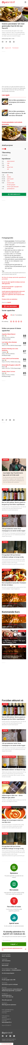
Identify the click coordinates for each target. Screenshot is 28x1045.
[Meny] (25, 2)
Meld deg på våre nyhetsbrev (9, 1004)
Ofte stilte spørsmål (7, 1000)
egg (8, 165)
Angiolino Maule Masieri (8, 334)
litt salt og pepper (11, 184)
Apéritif (9, 302)
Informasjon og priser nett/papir (10, 984)
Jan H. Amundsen (6, 960)
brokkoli (9, 176)
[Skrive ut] (14, 42)
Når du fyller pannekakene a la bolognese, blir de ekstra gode (17, 102)
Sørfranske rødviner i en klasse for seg (13, 769)
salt (8, 169)
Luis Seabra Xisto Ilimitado (9, 342)
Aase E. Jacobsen (6, 956)
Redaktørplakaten (16, 970)
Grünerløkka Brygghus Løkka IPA (11, 365)
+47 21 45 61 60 (9, 997)
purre (8, 180)
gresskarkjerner (10, 188)
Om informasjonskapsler (8, 973)
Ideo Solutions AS (10, 1040)
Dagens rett (8, 48)
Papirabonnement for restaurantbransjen (12, 989)
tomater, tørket (10, 182)
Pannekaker (15, 48)
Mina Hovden (5, 965)
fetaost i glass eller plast (13, 186)
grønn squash (10, 178)
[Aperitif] (8, 2)
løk (7, 175)
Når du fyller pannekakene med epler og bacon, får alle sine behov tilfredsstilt (17, 113)
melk (8, 163)
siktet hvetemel (10, 161)
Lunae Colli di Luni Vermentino (10, 358)
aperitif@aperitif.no (7, 995)
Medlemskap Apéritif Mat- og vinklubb (11, 990)
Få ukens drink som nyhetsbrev (9, 299)
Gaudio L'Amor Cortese (8, 371)
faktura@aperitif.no (7, 1022)
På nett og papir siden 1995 (8, 979)
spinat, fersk (10, 167)
